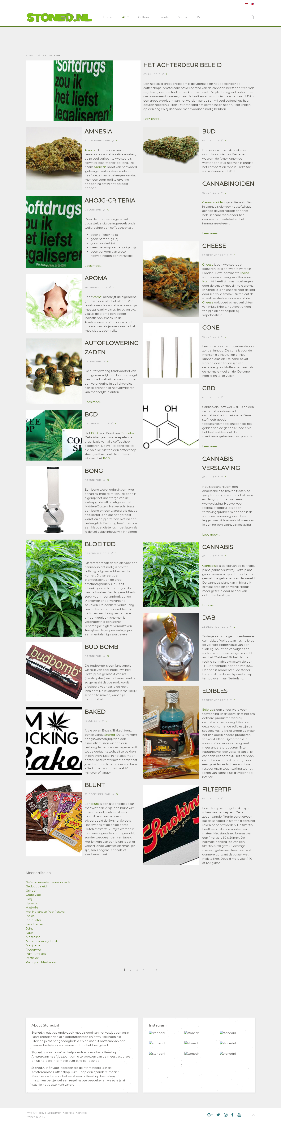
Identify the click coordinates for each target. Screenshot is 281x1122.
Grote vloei (33, 895)
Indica (244, 273)
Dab (208, 617)
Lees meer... (152, 119)
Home (108, 17)
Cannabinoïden (228, 183)
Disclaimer (54, 1113)
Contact (81, 1113)
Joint (29, 928)
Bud (209, 131)
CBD (208, 388)
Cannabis (127, 433)
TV (198, 17)
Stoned (109, 734)
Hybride (31, 903)
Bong (94, 470)
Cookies (68, 1113)
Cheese (214, 245)
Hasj (29, 899)
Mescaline (33, 937)
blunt (95, 804)
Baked (95, 711)
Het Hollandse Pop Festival (45, 911)
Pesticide (32, 958)
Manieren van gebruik (42, 941)
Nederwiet (33, 949)
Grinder (31, 890)
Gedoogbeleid (36, 886)
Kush (206, 281)
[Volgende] (150, 970)
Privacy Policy (35, 1113)
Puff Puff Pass (36, 954)
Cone (211, 327)
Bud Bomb (101, 646)
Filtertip (216, 789)
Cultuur (143, 17)
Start (30, 55)
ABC (125, 17)
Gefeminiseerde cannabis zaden (49, 882)
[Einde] (156, 970)
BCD (91, 414)
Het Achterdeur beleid (182, 64)
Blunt (95, 784)
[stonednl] (157, 1033)
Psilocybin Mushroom (41, 962)
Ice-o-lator (33, 920)
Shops (182, 17)
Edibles (215, 690)
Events (163, 17)
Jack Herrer (34, 924)
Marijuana (33, 945)
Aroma (96, 278)
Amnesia (98, 131)
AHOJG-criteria (110, 200)
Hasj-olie (32, 907)
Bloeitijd (100, 544)
